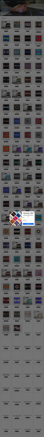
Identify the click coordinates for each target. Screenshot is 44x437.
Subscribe (28, 223)
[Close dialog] (33, 212)
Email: (24, 217)
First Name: (24, 220)
